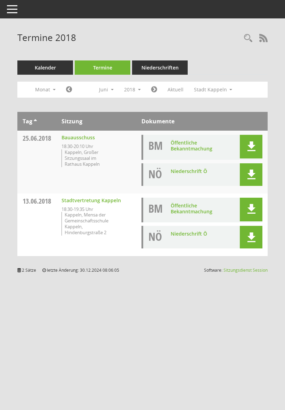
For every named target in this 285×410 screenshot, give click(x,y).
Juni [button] (104, 89)
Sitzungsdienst (245, 270)
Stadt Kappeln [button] (211, 89)
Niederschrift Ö (189, 171)
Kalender (45, 67)
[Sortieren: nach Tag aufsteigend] (35, 121)
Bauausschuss (78, 137)
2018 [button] (130, 89)
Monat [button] (43, 89)
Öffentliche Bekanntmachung (191, 145)
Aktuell (176, 89)
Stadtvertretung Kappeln (91, 200)
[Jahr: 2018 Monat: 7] (154, 89)
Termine (102, 67)
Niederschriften (160, 67)
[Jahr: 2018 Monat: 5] (69, 89)
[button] (251, 146)
